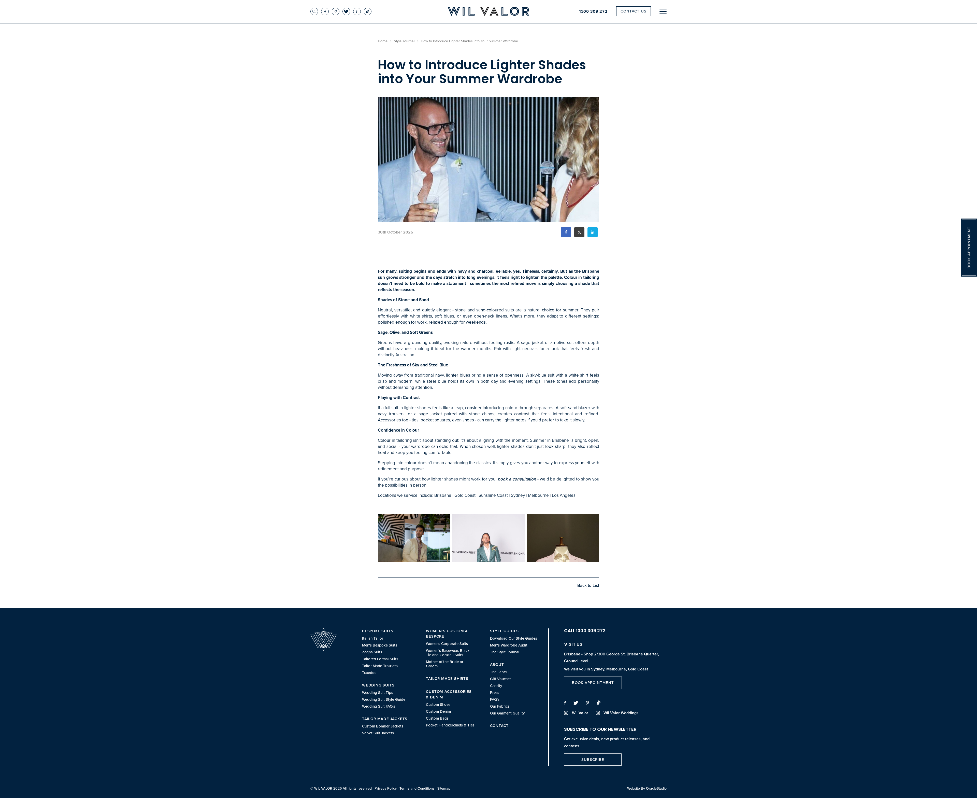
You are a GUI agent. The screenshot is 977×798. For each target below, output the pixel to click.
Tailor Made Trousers (380, 666)
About (497, 664)
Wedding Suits (378, 685)
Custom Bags (437, 718)
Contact (499, 725)
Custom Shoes (438, 705)
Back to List (588, 585)
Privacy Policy (386, 788)
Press (494, 693)
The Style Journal (504, 652)
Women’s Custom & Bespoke (447, 633)
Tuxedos (369, 673)
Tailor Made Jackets (384, 719)
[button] (566, 232)
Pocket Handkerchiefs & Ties (450, 725)
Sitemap (443, 788)
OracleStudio (656, 788)
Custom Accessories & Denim (448, 694)
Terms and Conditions (417, 788)
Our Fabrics (499, 706)
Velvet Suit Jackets (378, 733)
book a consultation (517, 479)
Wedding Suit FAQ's (378, 706)
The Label (498, 672)
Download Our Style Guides (513, 638)
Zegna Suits (372, 652)
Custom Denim (438, 711)
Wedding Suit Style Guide (383, 699)
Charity (496, 686)
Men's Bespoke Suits (379, 645)
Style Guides (504, 631)
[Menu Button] (663, 11)
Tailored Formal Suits (380, 659)
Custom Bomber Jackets (382, 726)
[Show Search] (314, 11)
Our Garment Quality (507, 713)
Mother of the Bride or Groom (444, 664)
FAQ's (494, 699)
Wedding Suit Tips (377, 693)
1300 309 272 (593, 11)
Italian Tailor (372, 638)
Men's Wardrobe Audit (508, 645)
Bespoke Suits (377, 631)
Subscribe (592, 759)
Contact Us (633, 11)
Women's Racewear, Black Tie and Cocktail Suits (447, 653)
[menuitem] (386, 651)
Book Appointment (593, 682)
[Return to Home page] (488, 12)
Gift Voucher (500, 679)
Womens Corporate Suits (447, 644)
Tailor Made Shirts (447, 678)
